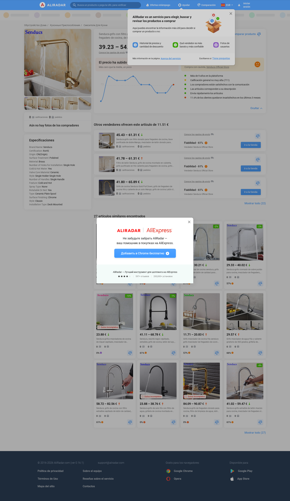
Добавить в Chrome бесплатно (142, 253)
